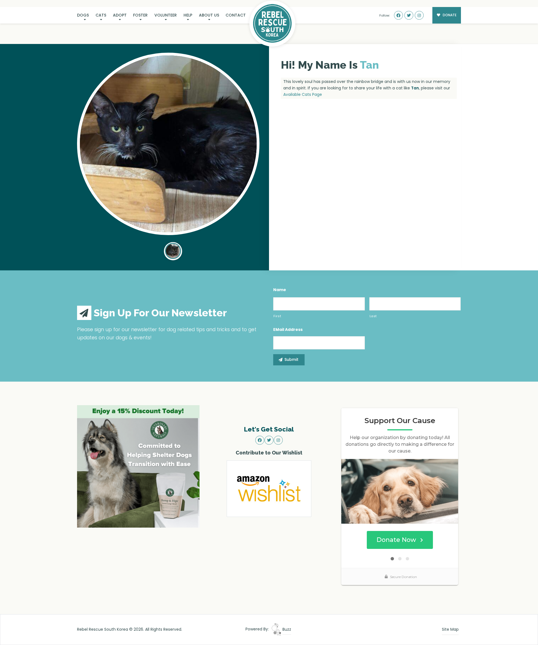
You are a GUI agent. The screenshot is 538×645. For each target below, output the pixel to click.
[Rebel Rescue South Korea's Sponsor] (138, 466)
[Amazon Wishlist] (269, 488)
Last (373, 316)
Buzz (286, 629)
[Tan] (168, 144)
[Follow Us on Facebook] (398, 15)
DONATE (449, 15)
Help (188, 15)
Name (279, 289)
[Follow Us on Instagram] (419, 15)
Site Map (450, 629)
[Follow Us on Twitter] (408, 15)
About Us (209, 15)
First (277, 316)
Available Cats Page (302, 94)
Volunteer (165, 15)
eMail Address (288, 329)
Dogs (83, 15)
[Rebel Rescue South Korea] (272, 24)
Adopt (120, 15)
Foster (140, 15)
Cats (101, 15)
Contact (236, 15)
